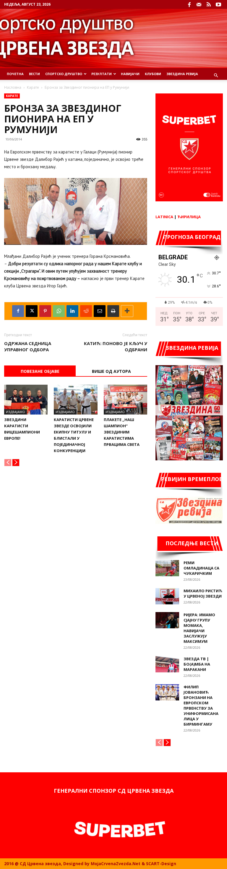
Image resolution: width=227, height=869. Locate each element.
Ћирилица (189, 216)
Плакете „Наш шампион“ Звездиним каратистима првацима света (122, 432)
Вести (34, 74)
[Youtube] (218, 4)
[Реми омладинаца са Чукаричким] (167, 568)
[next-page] (16, 462)
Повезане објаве (40, 371)
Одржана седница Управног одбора (27, 346)
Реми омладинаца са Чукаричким (201, 568)
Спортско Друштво (63, 74)
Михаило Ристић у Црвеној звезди (203, 593)
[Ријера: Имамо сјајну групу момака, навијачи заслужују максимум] (167, 620)
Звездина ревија (182, 74)
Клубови (153, 74)
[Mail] (198, 4)
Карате (33, 87)
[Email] (100, 311)
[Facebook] (189, 4)
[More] (127, 311)
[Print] (113, 311)
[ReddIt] (86, 311)
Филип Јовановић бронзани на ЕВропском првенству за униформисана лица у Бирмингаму (201, 705)
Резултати (101, 74)
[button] (216, 75)
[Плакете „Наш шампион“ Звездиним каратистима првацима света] (125, 400)
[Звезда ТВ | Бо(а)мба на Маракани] (167, 664)
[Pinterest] (45, 311)
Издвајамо (15, 412)
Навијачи (130, 74)
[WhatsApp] (59, 311)
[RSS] (208, 4)
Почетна (15, 74)
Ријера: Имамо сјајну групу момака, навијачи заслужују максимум (199, 628)
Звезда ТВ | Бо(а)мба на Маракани (197, 664)
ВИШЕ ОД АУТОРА (111, 371)
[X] (32, 311)
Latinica (164, 216)
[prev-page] (8, 462)
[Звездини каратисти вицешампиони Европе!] (26, 400)
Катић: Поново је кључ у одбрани (115, 346)
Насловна (12, 87)
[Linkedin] (72, 311)
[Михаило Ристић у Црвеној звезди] (167, 596)
